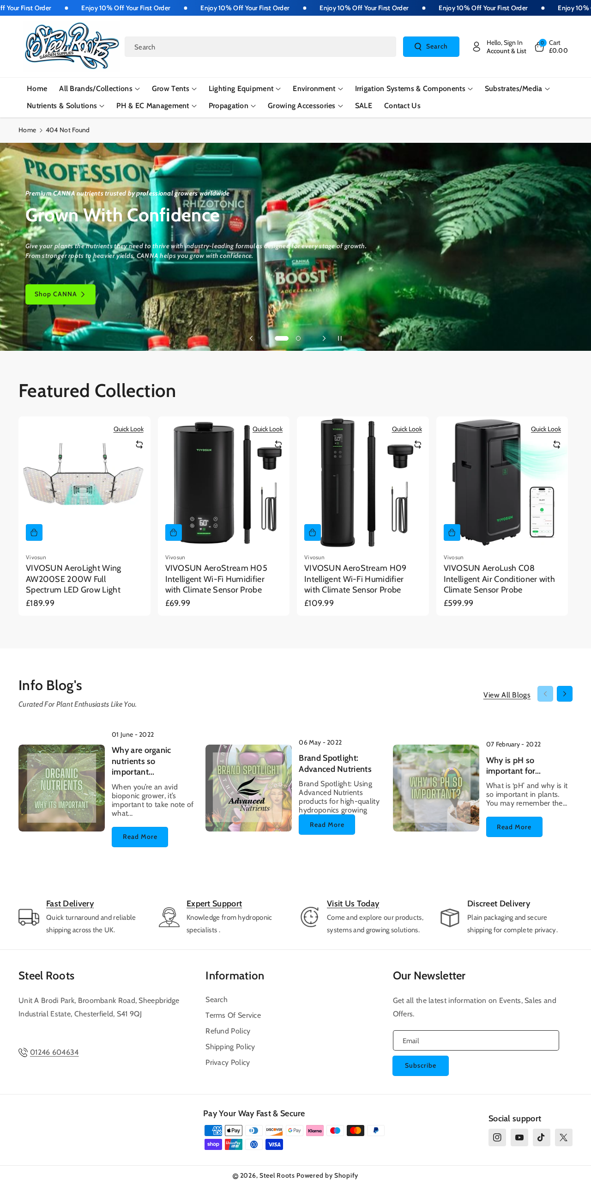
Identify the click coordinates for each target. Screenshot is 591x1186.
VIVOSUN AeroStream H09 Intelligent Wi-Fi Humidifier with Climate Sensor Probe (355, 579)
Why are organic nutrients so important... (141, 761)
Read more (140, 836)
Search (437, 46)
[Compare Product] (139, 445)
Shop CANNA (56, 294)
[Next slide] (324, 338)
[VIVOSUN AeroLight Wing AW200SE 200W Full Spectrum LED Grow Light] (84, 482)
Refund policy (227, 1031)
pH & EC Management (152, 105)
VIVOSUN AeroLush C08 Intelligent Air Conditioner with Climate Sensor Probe (499, 579)
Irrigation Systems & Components (410, 88)
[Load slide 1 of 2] (281, 338)
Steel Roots (46, 975)
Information (234, 975)
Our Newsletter (429, 975)
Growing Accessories (302, 105)
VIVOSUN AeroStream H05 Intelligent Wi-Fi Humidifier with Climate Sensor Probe (216, 579)
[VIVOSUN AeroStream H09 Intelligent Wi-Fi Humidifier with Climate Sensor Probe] (362, 482)
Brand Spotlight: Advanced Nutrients (335, 763)
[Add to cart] (34, 532)
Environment (314, 88)
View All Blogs (507, 695)
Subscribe (420, 1065)
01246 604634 (54, 1052)
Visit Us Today (353, 904)
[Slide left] (545, 694)
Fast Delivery (70, 904)
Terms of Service (233, 1015)
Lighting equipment (241, 88)
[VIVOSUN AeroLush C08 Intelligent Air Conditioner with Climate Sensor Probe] (502, 482)
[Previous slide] (251, 338)
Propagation (228, 105)
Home (27, 130)
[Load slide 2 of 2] (298, 338)
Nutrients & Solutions (62, 105)
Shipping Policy (230, 1046)
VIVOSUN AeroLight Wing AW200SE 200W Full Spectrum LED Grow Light (73, 579)
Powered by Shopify (327, 1175)
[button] (550, 47)
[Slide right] (565, 694)
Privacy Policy (227, 1062)
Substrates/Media (514, 88)
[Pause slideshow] (340, 338)
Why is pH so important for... (513, 765)
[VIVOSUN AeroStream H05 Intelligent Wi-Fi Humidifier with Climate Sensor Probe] (223, 482)
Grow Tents (170, 88)
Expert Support (214, 904)
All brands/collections (96, 88)
